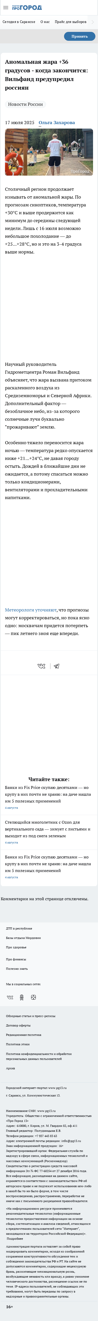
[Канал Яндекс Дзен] (33, 997)
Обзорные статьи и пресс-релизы (30, 1016)
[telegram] (58, 666)
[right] (93, 22)
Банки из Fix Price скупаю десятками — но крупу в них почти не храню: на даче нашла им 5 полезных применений (48, 797)
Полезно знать (17, 969)
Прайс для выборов (71, 21)
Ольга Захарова (57, 122)
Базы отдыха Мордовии (23, 938)
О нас (45, 21)
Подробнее (15, 1239)
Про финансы (16, 959)
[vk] (42, 666)
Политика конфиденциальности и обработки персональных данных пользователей (39, 1056)
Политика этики (18, 1044)
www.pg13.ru (57, 1088)
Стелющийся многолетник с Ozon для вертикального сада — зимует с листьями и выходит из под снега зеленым (47, 832)
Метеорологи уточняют (30, 610)
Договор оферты (18, 1025)
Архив (10, 1068)
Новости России (25, 104)
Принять (80, 36)
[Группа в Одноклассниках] (22, 997)
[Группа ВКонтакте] (10, 997)
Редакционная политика (23, 1035)
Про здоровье (16, 947)
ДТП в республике (19, 928)
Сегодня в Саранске (19, 21)
